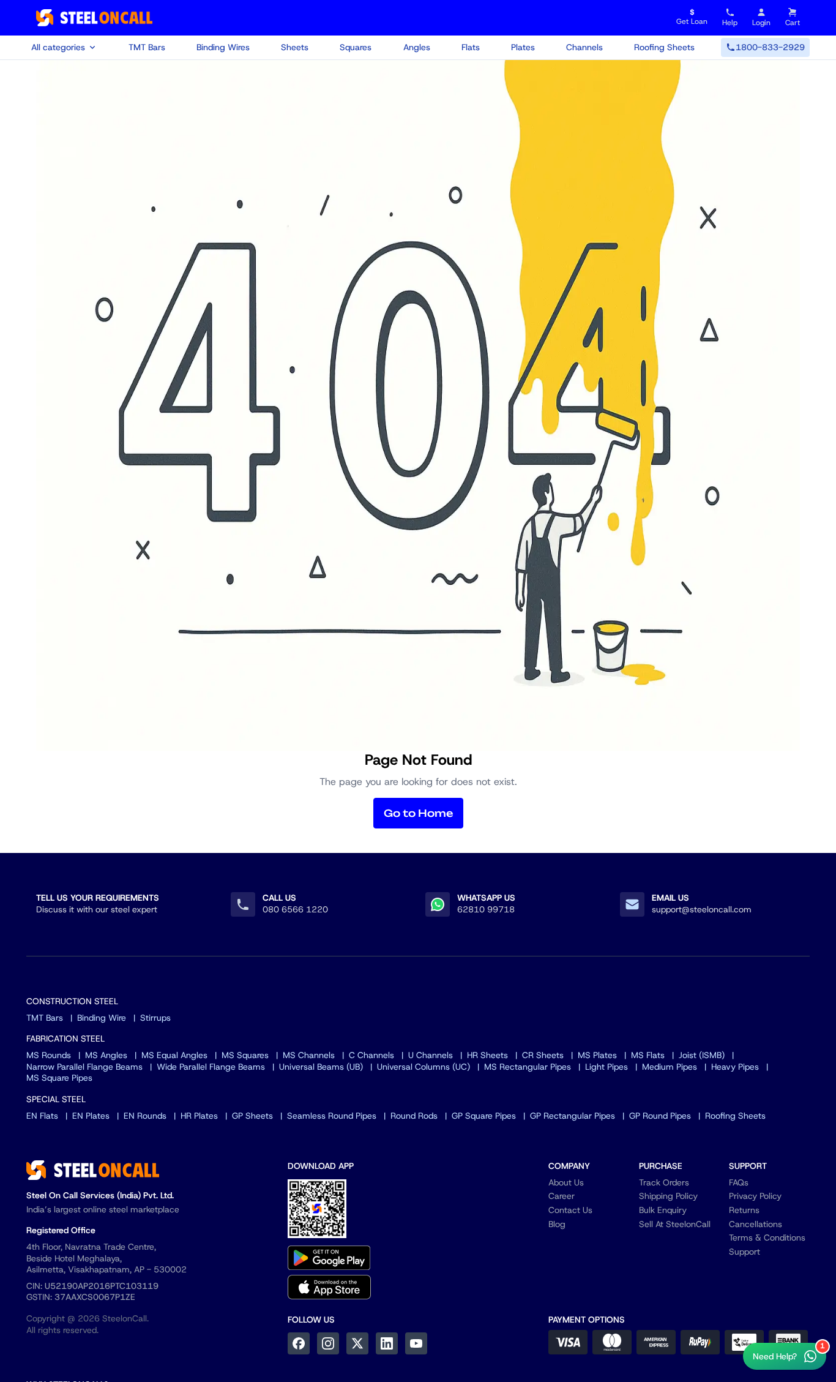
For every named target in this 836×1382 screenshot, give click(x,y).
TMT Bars (147, 47)
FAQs (738, 1182)
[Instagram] (328, 1343)
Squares (355, 47)
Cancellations (755, 1224)
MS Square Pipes (59, 1077)
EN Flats (42, 1115)
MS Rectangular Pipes (527, 1066)
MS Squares (245, 1055)
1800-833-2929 (770, 47)
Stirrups (155, 1017)
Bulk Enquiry (663, 1209)
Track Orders (664, 1182)
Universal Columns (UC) (423, 1066)
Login (761, 23)
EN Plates (91, 1115)
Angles (416, 47)
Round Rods (414, 1115)
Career (561, 1195)
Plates (523, 47)
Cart (792, 23)
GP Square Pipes (484, 1115)
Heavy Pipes (735, 1066)
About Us (566, 1182)
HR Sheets (487, 1055)
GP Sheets (252, 1115)
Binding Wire (101, 1017)
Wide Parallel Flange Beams (211, 1066)
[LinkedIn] (387, 1343)
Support (744, 1251)
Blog (556, 1224)
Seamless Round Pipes (331, 1115)
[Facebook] (299, 1343)
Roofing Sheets (664, 47)
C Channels (371, 1055)
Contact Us (570, 1209)
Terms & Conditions (767, 1237)
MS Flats (648, 1055)
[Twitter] (357, 1343)
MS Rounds (48, 1055)
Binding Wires (223, 47)
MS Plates (597, 1055)
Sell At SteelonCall (675, 1224)
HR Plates (199, 1115)
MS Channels (309, 1055)
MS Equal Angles (174, 1055)
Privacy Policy (755, 1195)
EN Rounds (145, 1115)
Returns (744, 1209)
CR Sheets (543, 1055)
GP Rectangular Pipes (572, 1115)
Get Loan (691, 17)
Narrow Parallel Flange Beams (84, 1066)
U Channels (430, 1055)
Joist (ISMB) (702, 1055)
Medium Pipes (669, 1066)
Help (729, 23)
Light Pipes (606, 1066)
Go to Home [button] (418, 813)
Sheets (294, 47)
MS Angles (106, 1055)
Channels (584, 47)
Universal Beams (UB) (321, 1066)
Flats (470, 47)
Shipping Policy (668, 1195)
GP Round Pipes (660, 1115)
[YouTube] (416, 1343)
